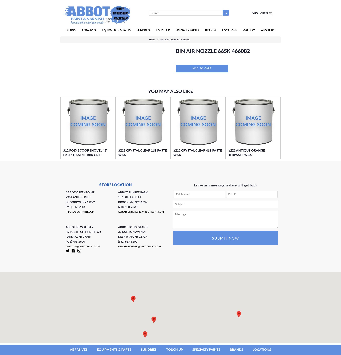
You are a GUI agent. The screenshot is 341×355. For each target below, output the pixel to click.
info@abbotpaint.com (80, 211)
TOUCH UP (174, 349)
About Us (267, 30)
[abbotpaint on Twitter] (68, 251)
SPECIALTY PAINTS (206, 349)
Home (152, 39)
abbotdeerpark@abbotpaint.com (139, 246)
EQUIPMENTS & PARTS (114, 349)
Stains (71, 30)
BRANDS (236, 349)
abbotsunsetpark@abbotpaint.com (141, 211)
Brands (210, 30)
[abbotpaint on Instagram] (79, 251)
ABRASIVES (78, 349)
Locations (229, 30)
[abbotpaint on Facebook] (73, 251)
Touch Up (163, 30)
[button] (239, 314)
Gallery (249, 30)
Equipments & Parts (116, 30)
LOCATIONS (262, 349)
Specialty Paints (187, 30)
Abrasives (89, 30)
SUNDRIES (143, 30)
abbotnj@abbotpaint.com (83, 246)
